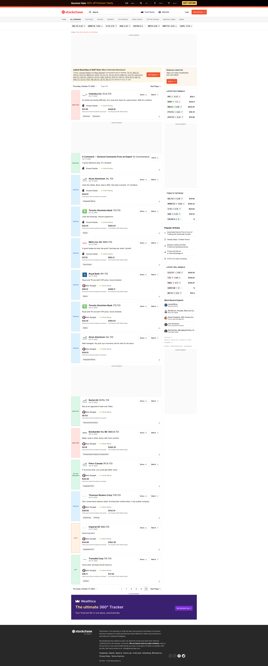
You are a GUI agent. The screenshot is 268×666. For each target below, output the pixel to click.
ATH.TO (174, 117)
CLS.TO (174, 273)
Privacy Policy (104, 656)
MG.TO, (138, 77)
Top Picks (89, 19)
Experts (110, 19)
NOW (173, 102)
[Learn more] (159, 116)
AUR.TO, (108, 77)
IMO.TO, (136, 73)
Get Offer (189, 3)
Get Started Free (183, 608)
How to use (174, 340)
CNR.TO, (90, 77)
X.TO (110, 26)
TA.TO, (130, 73)
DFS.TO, (115, 77)
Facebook (167, 342)
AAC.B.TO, (139, 75)
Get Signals (152, 75)
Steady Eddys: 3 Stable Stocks (178, 239)
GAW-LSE (173, 288)
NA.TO (108, 80)
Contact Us (183, 340)
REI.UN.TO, (95, 80)
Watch (153, 95)
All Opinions (75, 19)
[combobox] (111, 12)
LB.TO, (103, 80)
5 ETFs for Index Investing (177, 259)
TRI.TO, (76, 75)
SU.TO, (83, 80)
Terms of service (117, 656)
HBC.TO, (77, 80)
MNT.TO (169, 26)
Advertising (146, 653)
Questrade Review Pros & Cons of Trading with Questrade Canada (179, 233)
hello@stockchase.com (131, 648)
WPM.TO (94, 26)
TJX (173, 278)
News (181, 19)
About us (166, 340)
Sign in (171, 81)
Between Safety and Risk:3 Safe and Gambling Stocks (177, 246)
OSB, (102, 77)
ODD (124, 26)
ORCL (173, 283)
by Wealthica (188, 346)
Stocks (100, 19)
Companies (103, 653)
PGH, (88, 80)
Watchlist (165, 12)
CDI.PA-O (138, 26)
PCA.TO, (83, 75)
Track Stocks (150, 12)
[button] (91, 105)
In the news (137, 653)
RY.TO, (117, 75)
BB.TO (173, 293)
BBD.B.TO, (91, 75)
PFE (173, 97)
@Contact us (157, 653)
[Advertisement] (134, 51)
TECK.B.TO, (130, 77)
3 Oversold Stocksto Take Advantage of (175, 252)
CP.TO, (97, 77)
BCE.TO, (76, 77)
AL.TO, (106, 75)
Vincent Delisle (85, 73)
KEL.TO (77, 26)
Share (142, 95)
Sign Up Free (198, 12)
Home (64, 19)
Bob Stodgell (100, 73)
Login (187, 12)
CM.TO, (122, 77)
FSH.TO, (83, 77)
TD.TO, (112, 75)
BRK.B (173, 107)
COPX (185, 26)
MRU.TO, (124, 75)
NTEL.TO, (99, 75)
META (152, 26)
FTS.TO (174, 112)
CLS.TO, (131, 75)
